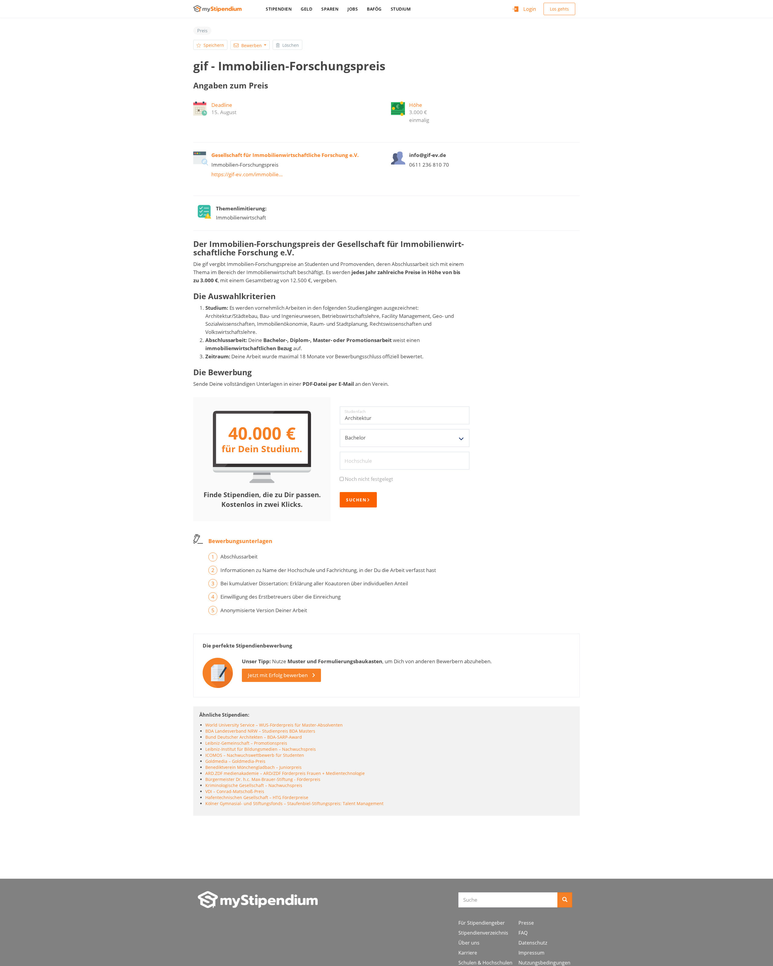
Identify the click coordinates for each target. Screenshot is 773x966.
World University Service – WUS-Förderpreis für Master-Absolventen (274, 725)
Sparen (329, 9)
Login (529, 8)
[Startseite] (219, 8)
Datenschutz (532, 942)
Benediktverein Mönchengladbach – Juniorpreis (253, 767)
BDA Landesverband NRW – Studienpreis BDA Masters (260, 731)
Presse (526, 923)
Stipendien (279, 9)
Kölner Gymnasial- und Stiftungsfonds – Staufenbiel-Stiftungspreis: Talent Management (294, 803)
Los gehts (559, 9)
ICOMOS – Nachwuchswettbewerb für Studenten (254, 755)
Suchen (356, 500)
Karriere (467, 952)
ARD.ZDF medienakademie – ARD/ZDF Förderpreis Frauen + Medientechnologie (285, 773)
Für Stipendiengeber (481, 923)
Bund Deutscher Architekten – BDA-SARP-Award (253, 737)
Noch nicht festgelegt (369, 479)
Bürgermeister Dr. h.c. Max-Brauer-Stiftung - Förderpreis (262, 779)
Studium (401, 9)
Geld (306, 9)
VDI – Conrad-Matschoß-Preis (234, 791)
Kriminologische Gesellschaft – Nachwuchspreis (253, 785)
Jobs (353, 9)
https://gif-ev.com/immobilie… (247, 174)
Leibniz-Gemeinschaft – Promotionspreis (246, 743)
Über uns (469, 942)
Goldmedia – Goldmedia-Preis (235, 761)
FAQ (523, 932)
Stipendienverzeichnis (483, 932)
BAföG (374, 9)
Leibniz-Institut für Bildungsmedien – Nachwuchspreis (260, 749)
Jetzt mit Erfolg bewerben (278, 675)
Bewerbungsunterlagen (240, 541)
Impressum (531, 952)
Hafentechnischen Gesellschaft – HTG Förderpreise (256, 797)
